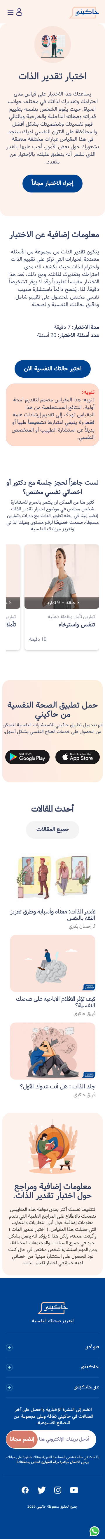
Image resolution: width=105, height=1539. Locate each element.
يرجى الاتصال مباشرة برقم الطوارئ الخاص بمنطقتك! (53, 1462)
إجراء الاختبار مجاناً (52, 183)
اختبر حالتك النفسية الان (52, 368)
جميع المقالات (52, 829)
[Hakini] (84, 14)
